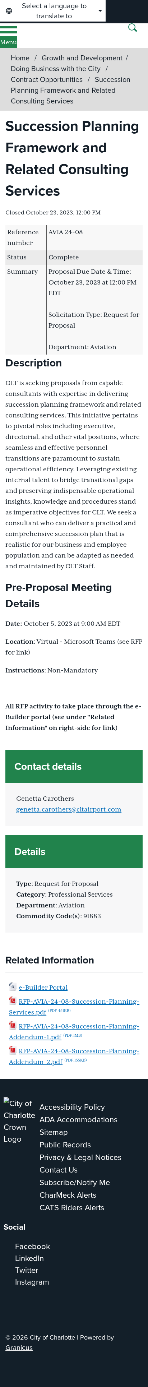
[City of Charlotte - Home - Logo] (29, 35)
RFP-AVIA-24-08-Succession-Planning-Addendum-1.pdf (74, 1032)
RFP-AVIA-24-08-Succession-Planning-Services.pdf (74, 1007)
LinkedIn (29, 1257)
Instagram (32, 1281)
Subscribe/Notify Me (75, 1182)
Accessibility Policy (72, 1106)
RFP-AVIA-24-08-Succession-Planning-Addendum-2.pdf (74, 1057)
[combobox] (53, 11)
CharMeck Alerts (68, 1194)
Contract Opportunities (47, 79)
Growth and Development (82, 57)
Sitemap (54, 1131)
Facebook (32, 1246)
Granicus (19, 1347)
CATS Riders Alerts (72, 1207)
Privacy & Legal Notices (80, 1156)
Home (20, 57)
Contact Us (59, 1169)
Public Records (65, 1144)
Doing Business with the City (56, 68)
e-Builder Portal (43, 987)
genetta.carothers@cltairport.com (68, 809)
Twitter (26, 1269)
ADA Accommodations (78, 1119)
